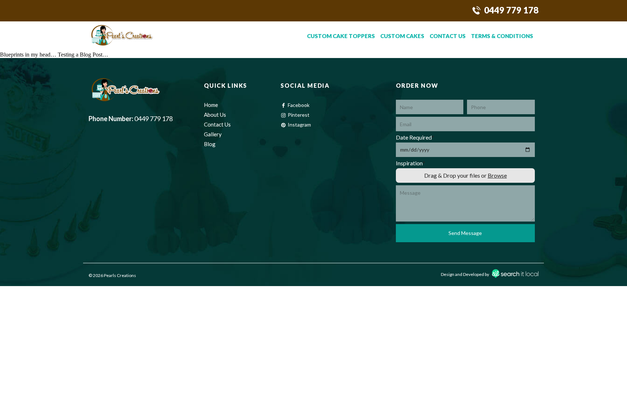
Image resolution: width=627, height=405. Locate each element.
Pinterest (299, 115)
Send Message (465, 233)
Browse (497, 175)
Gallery (213, 134)
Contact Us (448, 36)
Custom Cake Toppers (341, 36)
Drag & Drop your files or (465, 175)
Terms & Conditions (502, 36)
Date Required (415, 137)
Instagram (299, 124)
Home (211, 105)
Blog (210, 144)
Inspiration (410, 163)
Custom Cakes (402, 36)
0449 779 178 (511, 10)
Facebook (299, 105)
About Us (215, 114)
